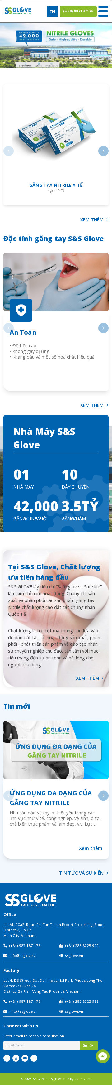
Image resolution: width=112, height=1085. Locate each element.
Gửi (85, 1045)
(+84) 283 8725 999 (82, 945)
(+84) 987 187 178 (24, 945)
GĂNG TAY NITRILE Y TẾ (55, 185)
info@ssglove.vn (23, 955)
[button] (8, 151)
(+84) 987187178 (78, 11)
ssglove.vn (74, 955)
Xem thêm (90, 848)
